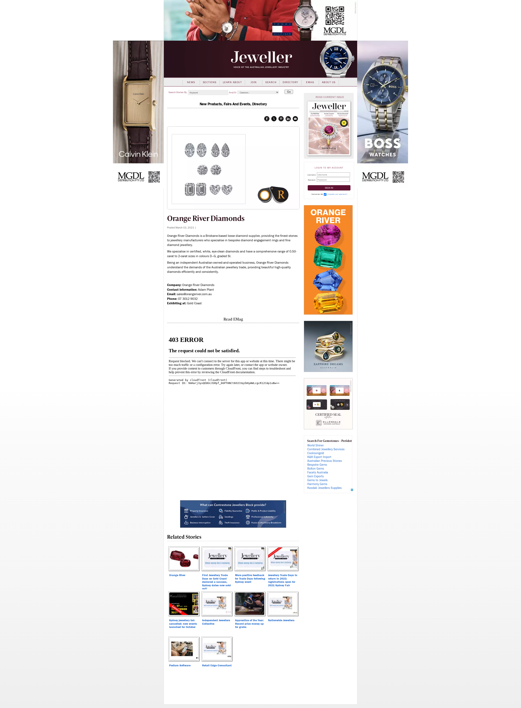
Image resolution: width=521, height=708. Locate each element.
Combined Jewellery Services (326, 449)
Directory (290, 82)
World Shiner (315, 445)
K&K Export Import (319, 457)
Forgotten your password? (337, 194)
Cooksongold (315, 453)
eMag (310, 82)
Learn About (232, 82)
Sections (210, 82)
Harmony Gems (317, 484)
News (191, 82)
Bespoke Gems (317, 465)
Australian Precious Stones (324, 461)
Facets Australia (317, 472)
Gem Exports (315, 476)
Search (270, 82)
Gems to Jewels (317, 480)
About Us (329, 82)
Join (254, 82)
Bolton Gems (315, 468)
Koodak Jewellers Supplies (324, 488)
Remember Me (317, 194)
